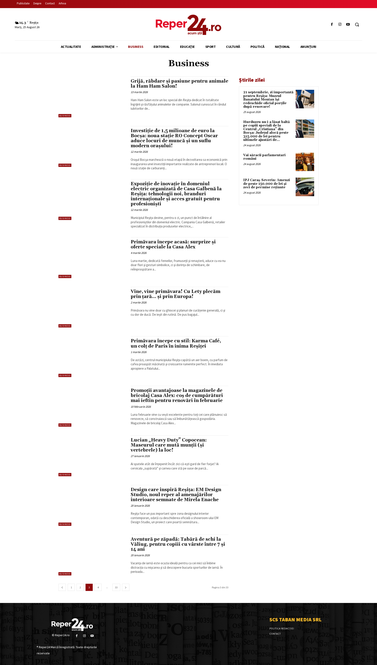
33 (116, 587)
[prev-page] (62, 587)
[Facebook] (332, 25)
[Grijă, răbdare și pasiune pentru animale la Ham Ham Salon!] (92, 96)
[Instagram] (340, 25)
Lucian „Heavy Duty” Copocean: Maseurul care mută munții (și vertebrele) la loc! (169, 445)
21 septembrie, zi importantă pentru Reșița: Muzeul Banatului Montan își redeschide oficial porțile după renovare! (268, 99)
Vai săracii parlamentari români (264, 157)
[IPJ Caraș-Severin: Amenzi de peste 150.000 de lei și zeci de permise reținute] (305, 187)
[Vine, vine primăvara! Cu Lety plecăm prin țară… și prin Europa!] (92, 307)
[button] (357, 24)
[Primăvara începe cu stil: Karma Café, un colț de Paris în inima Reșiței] (92, 356)
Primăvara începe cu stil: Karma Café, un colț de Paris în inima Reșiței (176, 343)
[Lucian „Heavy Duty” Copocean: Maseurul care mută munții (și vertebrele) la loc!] (92, 455)
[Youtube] (348, 25)
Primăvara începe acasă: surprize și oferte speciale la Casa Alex (173, 244)
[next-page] (125, 587)
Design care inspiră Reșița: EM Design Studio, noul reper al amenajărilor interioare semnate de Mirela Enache (176, 495)
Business (64, 115)
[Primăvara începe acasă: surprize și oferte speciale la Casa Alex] (92, 257)
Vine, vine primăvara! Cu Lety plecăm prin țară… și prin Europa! (175, 294)
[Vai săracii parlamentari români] (305, 162)
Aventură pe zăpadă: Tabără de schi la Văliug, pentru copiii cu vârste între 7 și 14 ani (178, 544)
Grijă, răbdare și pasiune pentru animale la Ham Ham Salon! (179, 83)
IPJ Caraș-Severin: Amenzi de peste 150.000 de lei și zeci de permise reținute (266, 183)
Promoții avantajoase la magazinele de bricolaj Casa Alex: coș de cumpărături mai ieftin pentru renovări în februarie (177, 396)
